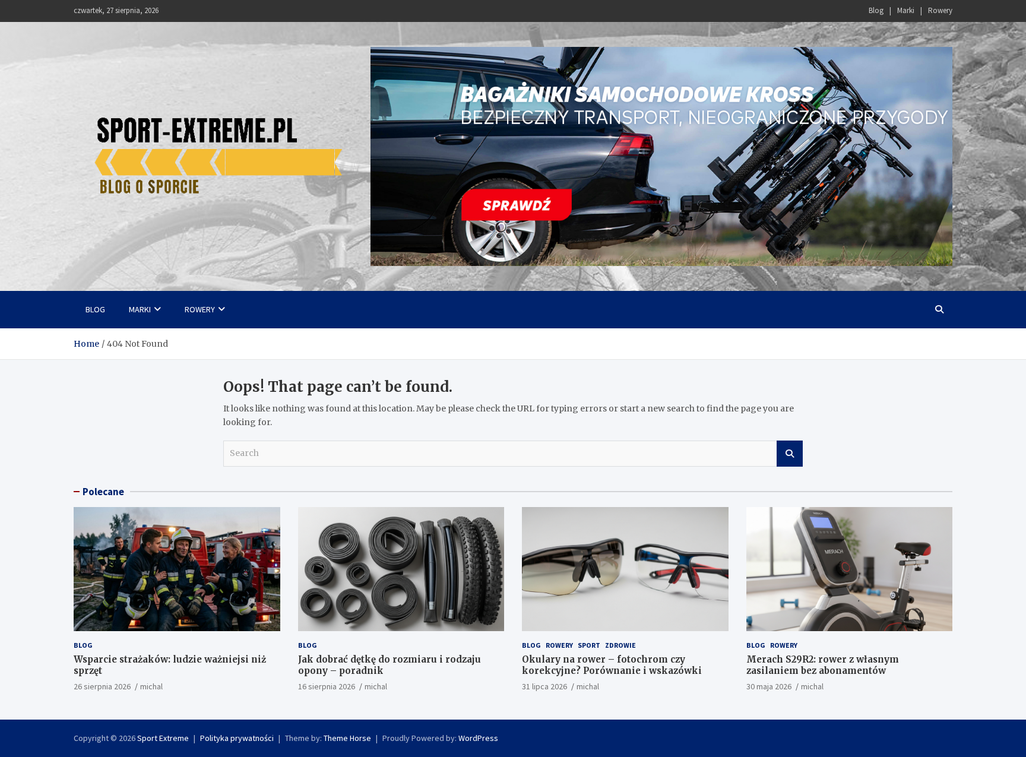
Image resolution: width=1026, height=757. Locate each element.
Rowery (940, 10)
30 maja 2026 (768, 686)
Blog (876, 10)
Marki (905, 10)
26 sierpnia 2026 (102, 686)
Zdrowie (620, 645)
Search (790, 454)
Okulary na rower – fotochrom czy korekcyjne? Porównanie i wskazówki (612, 665)
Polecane (103, 491)
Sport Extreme (163, 738)
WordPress (478, 738)
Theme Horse (347, 738)
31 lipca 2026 (544, 686)
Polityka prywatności (237, 738)
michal (151, 686)
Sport (589, 645)
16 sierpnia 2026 (326, 686)
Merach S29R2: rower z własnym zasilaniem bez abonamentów (822, 665)
